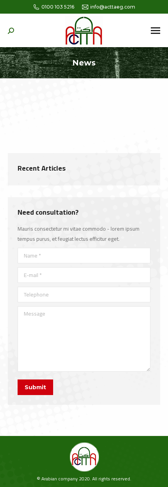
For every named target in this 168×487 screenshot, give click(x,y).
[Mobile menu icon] (155, 30)
